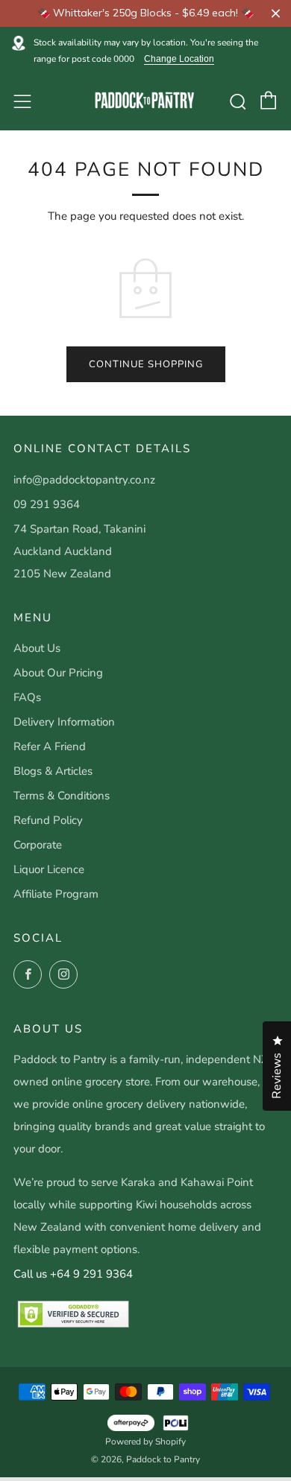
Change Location (179, 59)
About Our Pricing (58, 672)
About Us (36, 648)
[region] (145, 13)
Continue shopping (146, 364)
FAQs (27, 697)
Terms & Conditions (61, 795)
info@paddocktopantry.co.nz (84, 479)
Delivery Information (64, 721)
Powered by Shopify (145, 1441)
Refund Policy (48, 820)
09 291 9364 (46, 504)
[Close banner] (276, 13)
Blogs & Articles (53, 771)
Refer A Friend (49, 746)
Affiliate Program (55, 894)
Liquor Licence (48, 869)
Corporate (37, 844)
